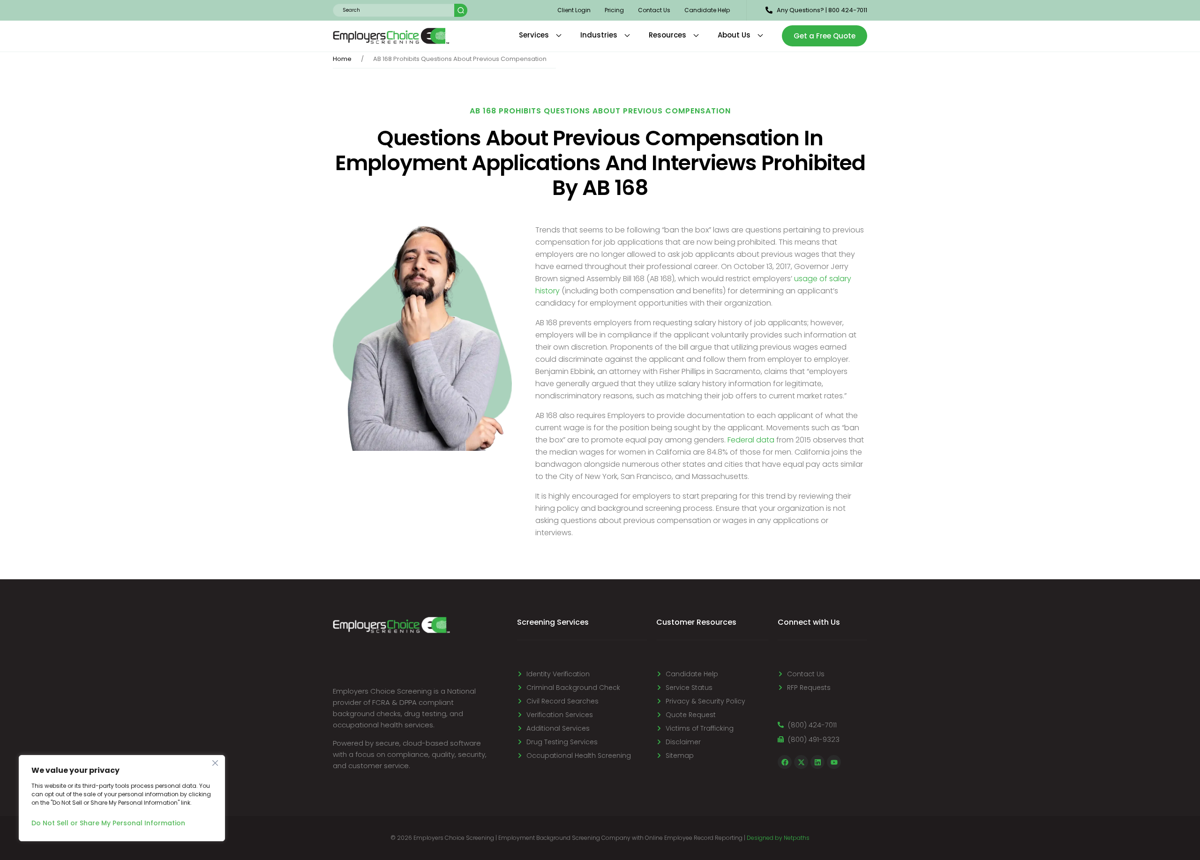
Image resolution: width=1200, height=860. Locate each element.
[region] (122, 798)
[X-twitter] (801, 762)
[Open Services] (558, 35)
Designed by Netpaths (778, 838)
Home (342, 58)
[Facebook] (785, 762)
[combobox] (393, 10)
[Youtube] (834, 762)
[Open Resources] (696, 35)
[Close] (215, 763)
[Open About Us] (760, 35)
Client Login (574, 10)
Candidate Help (707, 10)
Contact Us (654, 10)
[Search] (460, 10)
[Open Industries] (627, 35)
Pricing (614, 10)
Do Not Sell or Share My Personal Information (108, 823)
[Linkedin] (817, 762)
